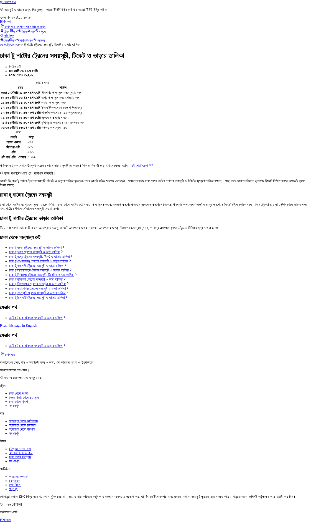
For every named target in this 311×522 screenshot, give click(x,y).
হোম (2, 44)
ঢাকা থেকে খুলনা (18, 401)
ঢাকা (14, 44)
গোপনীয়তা (15, 485)
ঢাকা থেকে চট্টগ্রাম (20, 457)
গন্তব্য (43, 31)
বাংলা (8, 21)
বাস (15, 31)
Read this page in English (18, 325)
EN (2, 21)
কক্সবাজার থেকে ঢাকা (21, 453)
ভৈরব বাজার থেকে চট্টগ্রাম (24, 397)
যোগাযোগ (14, 481)
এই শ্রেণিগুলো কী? (142, 165)
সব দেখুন (14, 406)
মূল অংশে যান (8, 2)
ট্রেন (6, 31)
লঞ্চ (33, 31)
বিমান (24, 31)
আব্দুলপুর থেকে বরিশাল (22, 429)
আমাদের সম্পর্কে (18, 477)
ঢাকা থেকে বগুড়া (18, 393)
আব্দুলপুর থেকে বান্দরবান (22, 425)
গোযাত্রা (9, 355)
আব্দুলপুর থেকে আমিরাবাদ (23, 421)
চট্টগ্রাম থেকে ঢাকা (20, 449)
